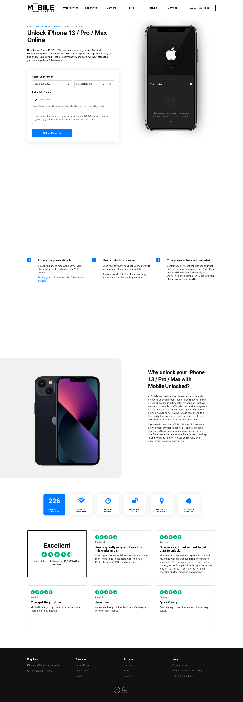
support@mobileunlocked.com (47, 665)
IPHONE (57, 27)
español (192, 8)
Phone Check (91, 7)
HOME (29, 27)
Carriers (111, 7)
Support (128, 665)
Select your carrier (42, 76)
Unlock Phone (70, 7)
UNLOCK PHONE (43, 27)
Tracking (152, 7)
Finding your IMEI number (51, 277)
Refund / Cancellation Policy (187, 670)
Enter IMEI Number (42, 92)
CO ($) (206, 8)
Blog (131, 7)
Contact (172, 7)
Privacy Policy (179, 665)
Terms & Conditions (182, 676)
